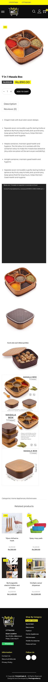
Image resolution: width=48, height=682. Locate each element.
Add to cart (23, 92)
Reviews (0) (10, 109)
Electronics (30, 627)
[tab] (24, 104)
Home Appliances (18, 498)
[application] (24, 223)
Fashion (29, 631)
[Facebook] (28, 657)
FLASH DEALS (31, 621)
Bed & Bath (30, 624)
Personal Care (31, 644)
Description (10, 104)
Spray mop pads (36, 538)
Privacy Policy (7, 662)
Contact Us (6, 656)
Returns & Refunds (9, 659)
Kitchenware (31, 498)
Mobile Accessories (32, 641)
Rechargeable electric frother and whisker (12, 585)
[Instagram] (33, 657)
